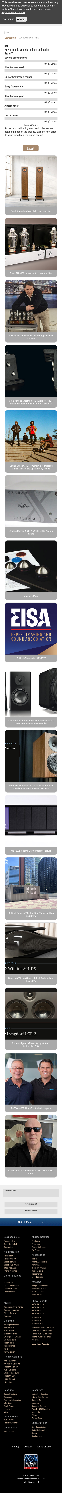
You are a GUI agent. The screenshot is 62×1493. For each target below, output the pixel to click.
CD (5, 1280)
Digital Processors (11, 1286)
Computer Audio (10, 1289)
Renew (34, 1433)
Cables (34, 1259)
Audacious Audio (39, 1289)
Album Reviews (10, 1313)
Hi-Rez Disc (8, 1283)
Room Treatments (39, 1268)
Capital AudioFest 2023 (41, 1337)
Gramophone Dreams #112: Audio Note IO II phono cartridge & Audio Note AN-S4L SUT (31, 402)
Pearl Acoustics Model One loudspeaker (31, 211)
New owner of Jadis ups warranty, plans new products (31, 337)
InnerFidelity (37, 1295)
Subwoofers (8, 1247)
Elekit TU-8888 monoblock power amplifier (31, 273)
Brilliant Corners (10, 1334)
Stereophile (10, 38)
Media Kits (36, 1412)
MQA (6, 1412)
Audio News (9, 1420)
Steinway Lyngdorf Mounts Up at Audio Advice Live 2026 (31, 1045)
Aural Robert (9, 1331)
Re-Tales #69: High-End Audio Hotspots (31, 1108)
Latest (30, 148)
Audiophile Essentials (12, 1400)
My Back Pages (10, 1340)
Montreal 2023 (37, 1318)
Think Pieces (9, 1406)
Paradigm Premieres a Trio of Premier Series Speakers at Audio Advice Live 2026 (31, 787)
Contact (28, 1446)
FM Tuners (36, 1250)
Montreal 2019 (37, 1324)
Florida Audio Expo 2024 (42, 1334)
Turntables (36, 1241)
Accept (21, 19)
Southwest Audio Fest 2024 (43, 1328)
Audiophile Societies (40, 1394)
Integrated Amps (10, 1268)
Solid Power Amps (11, 1265)
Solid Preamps (10, 1262)
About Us (35, 1403)
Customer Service (39, 1406)
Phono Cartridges (39, 1247)
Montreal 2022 (37, 1321)
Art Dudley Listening (12, 1364)
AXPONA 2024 (38, 1304)
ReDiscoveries (9, 1346)
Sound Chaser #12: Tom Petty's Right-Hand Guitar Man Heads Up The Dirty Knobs (31, 467)
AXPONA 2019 (38, 1313)
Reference (8, 1397)
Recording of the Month (13, 1307)
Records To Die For (11, 1310)
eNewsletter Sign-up (40, 1397)
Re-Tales (7, 1349)
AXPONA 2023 (38, 1307)
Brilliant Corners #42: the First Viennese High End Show (31, 914)
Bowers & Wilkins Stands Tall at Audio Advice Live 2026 (31, 979)
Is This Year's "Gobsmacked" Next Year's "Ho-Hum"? (31, 1172)
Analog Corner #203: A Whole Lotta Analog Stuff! (31, 532)
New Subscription (39, 1427)
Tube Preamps (9, 1256)
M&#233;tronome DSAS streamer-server (31, 850)
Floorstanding (9, 1241)
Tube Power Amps (11, 1259)
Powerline (36, 1265)
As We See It (9, 1328)
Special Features (10, 1394)
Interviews (8, 1403)
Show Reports (39, 1301)
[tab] (31, 148)
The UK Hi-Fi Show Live (41, 1409)
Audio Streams (10, 1370)
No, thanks (8, 19)
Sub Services (37, 1436)
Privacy (35, 1415)
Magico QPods (31, 596)
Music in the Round (11, 1373)
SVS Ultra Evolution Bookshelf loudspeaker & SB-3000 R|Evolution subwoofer (31, 722)
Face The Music (10, 1379)
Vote (7, 33)
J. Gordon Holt (37, 1292)
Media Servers (9, 1292)
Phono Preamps (10, 1271)
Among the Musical (12, 1325)
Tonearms (36, 1244)
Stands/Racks (37, 1271)
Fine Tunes (8, 1382)
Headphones (37, 1274)
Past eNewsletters (11, 1423)
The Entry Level (10, 1376)
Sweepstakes (9, 1432)
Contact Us (36, 1400)
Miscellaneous (37, 1277)
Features (7, 1316)
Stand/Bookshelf (10, 1244)
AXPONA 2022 (38, 1310)
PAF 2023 (36, 1340)
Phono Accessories (39, 1262)
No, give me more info (13, 12)
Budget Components (40, 1286)
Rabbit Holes (9, 1343)
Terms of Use (37, 1418)
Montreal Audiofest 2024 (42, 1331)
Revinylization (9, 1352)
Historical (8, 1409)
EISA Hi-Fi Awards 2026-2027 (31, 658)
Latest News (11, 1416)
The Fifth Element (11, 1367)
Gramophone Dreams (12, 1337)
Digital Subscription (40, 1430)
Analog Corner (9, 1361)
